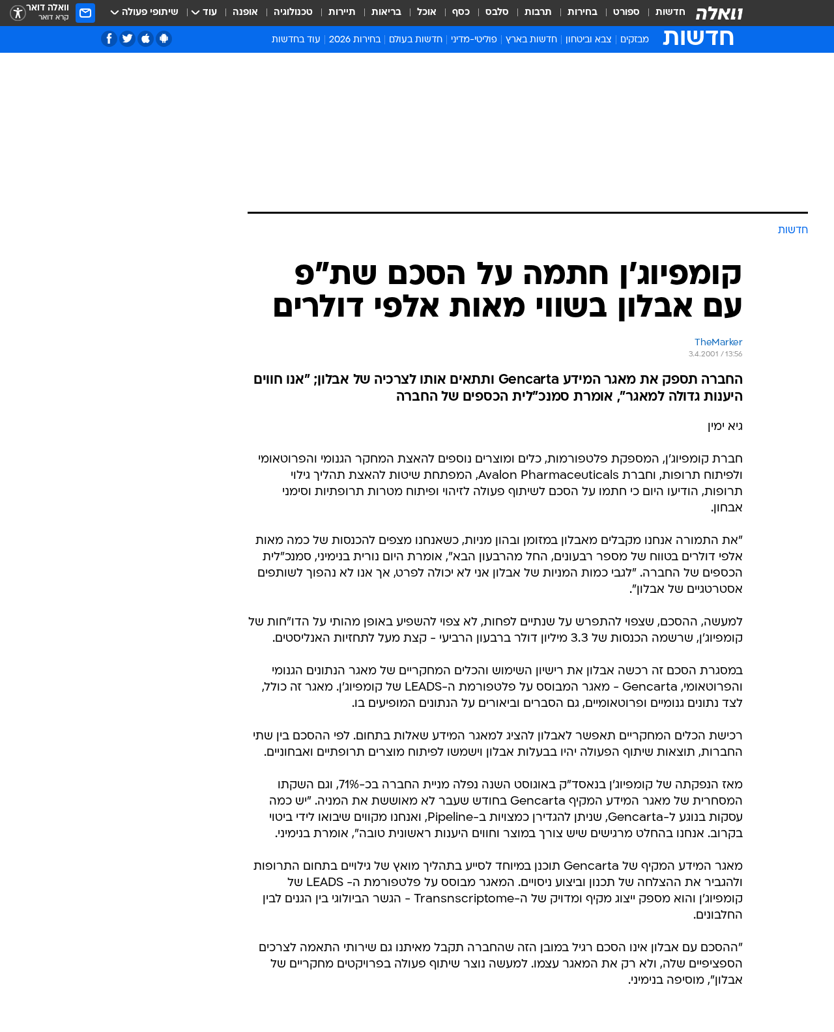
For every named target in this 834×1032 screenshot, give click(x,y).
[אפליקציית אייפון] (145, 39)
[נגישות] (18, 13)
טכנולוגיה (293, 13)
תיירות (342, 13)
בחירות (582, 13)
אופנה (245, 13)
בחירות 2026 (355, 40)
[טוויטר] (127, 39)
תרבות (538, 13)
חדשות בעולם (415, 40)
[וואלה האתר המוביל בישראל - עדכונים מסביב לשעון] (719, 13)
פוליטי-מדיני (474, 40)
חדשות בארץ (531, 40)
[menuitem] (662, 13)
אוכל (427, 13)
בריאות (386, 13)
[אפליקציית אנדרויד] (164, 39)
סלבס (497, 13)
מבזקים (634, 40)
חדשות (670, 13)
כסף (461, 13)
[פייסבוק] (109, 39)
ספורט (626, 13)
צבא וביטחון (589, 40)
